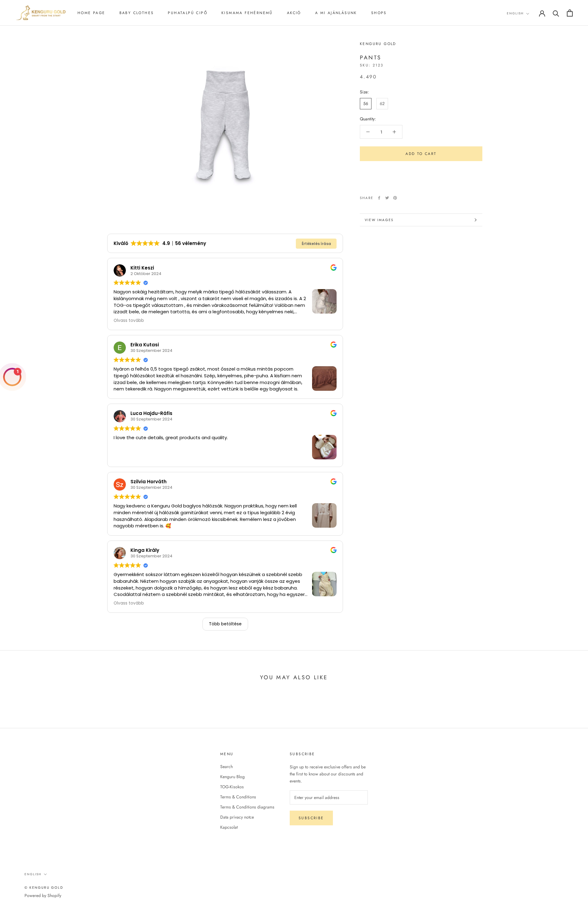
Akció (294, 13)
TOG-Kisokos (232, 787)
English (515, 13)
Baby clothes (136, 13)
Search (226, 766)
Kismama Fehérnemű (247, 13)
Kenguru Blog (232, 777)
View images (379, 219)
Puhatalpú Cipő (187, 13)
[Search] (556, 13)
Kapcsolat (229, 827)
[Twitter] (387, 198)
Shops (379, 13)
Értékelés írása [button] (316, 243)
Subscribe (311, 818)
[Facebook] (379, 198)
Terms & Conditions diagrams (247, 807)
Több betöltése (225, 624)
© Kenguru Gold (43, 887)
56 (365, 103)
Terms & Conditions (238, 797)
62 (382, 103)
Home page (91, 13)
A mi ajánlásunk (336, 13)
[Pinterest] (395, 198)
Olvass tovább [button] (129, 320)
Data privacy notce (237, 817)
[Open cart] (570, 13)
